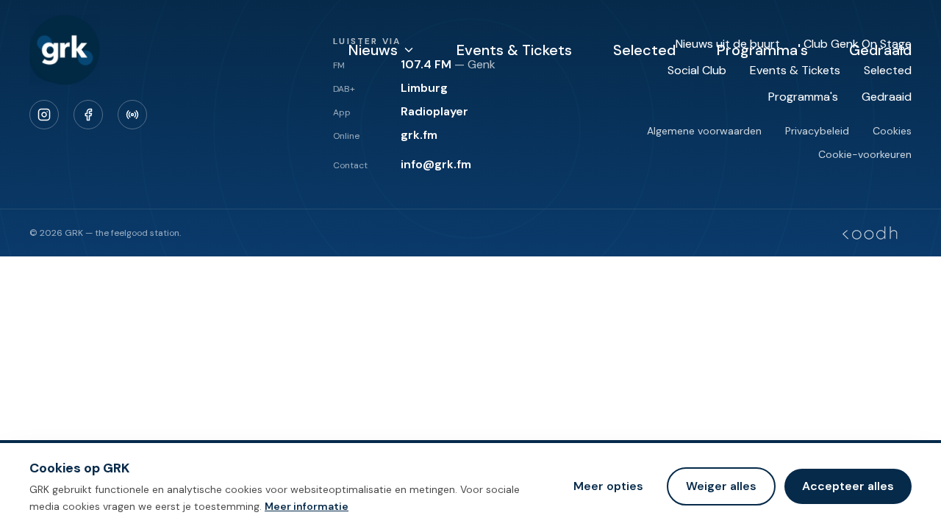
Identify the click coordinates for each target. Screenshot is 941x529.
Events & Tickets (514, 50)
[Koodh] (870, 233)
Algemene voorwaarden (704, 130)
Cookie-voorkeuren (865, 154)
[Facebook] (88, 114)
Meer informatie (306, 505)
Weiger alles (721, 485)
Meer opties (608, 485)
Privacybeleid (817, 130)
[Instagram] (44, 114)
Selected (644, 50)
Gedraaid (880, 50)
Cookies (892, 130)
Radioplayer (434, 111)
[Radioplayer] (132, 114)
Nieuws (373, 50)
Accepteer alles (848, 485)
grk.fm (419, 135)
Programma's (762, 50)
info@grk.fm (436, 164)
